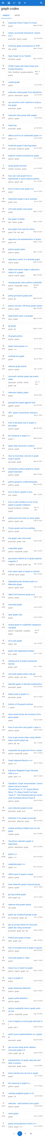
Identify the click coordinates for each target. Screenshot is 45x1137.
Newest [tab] (6, 15)
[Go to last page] (30, 1133)
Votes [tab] (17, 15)
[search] (41, 3)
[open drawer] (2, 2)
